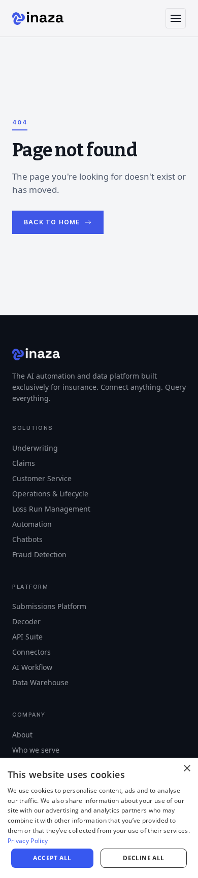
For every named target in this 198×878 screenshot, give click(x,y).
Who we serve (34, 738)
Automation (30, 513)
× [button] (186, 768)
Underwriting (33, 436)
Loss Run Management (48, 497)
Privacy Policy (28, 840)
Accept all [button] (52, 858)
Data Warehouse (38, 671)
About (21, 723)
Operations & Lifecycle (47, 482)
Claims (22, 452)
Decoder (26, 610)
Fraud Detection (37, 543)
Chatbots (26, 528)
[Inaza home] (37, 18)
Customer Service (40, 467)
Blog (19, 754)
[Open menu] (176, 18)
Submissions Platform (45, 595)
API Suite (26, 626)
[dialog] (99, 818)
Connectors (30, 641)
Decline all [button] (143, 858)
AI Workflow (30, 656)
